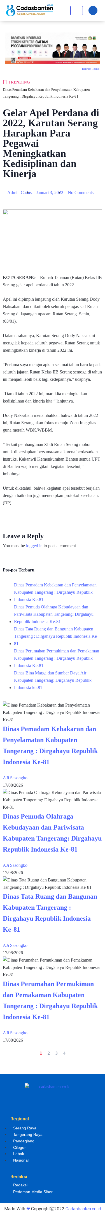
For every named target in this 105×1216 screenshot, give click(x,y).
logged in (34, 545)
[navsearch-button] (92, 10)
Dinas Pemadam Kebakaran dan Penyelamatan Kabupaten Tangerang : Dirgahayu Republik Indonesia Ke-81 (55, 592)
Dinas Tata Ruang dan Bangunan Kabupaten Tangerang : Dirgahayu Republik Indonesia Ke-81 (56, 636)
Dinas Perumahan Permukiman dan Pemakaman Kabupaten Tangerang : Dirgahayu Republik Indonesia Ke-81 (56, 658)
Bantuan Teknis (90, 68)
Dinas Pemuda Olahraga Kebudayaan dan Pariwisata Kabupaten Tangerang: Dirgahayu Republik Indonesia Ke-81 (54, 614)
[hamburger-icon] (76, 10)
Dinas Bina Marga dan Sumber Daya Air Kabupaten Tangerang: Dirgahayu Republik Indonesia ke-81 (53, 680)
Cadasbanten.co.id (83, 1208)
